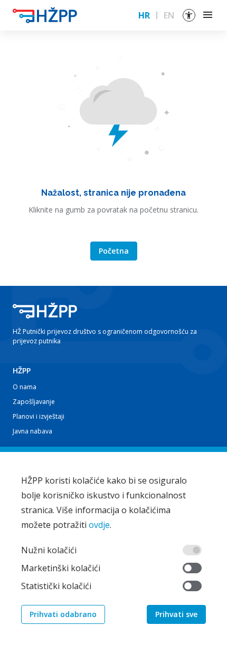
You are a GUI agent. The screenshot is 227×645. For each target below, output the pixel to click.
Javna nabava (32, 431)
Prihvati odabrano (63, 614)
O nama (24, 386)
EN (169, 15)
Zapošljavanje (34, 401)
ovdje (99, 525)
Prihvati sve (176, 614)
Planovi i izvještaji (38, 416)
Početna (114, 251)
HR (144, 15)
